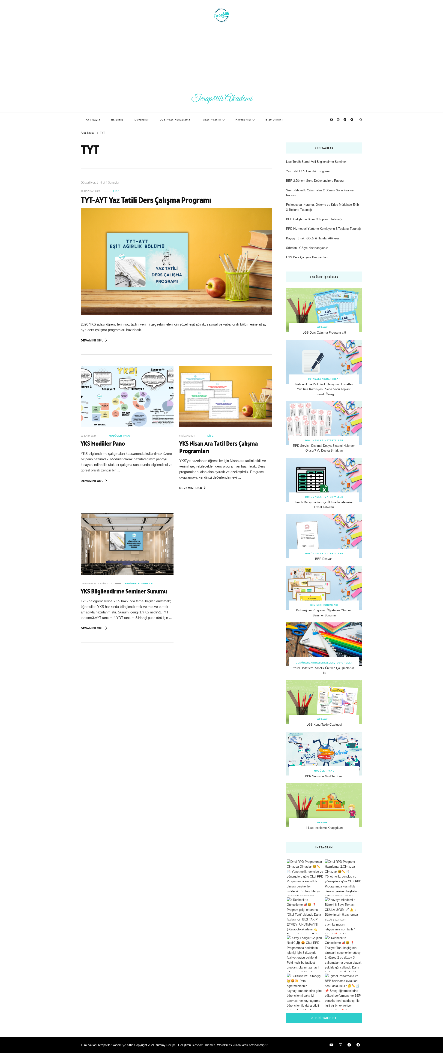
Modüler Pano (119, 435)
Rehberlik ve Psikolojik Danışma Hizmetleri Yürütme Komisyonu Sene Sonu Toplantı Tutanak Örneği (324, 389)
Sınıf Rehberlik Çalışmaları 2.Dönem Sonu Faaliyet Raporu (320, 193)
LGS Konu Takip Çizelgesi (324, 724)
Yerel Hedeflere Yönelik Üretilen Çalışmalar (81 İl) (324, 670)
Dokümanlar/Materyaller (324, 440)
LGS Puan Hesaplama (175, 119)
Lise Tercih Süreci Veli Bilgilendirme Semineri (316, 161)
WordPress (224, 1045)
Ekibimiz (117, 119)
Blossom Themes (203, 1045)
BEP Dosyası (324, 559)
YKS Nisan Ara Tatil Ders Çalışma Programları (218, 447)
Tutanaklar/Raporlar (324, 379)
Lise (116, 191)
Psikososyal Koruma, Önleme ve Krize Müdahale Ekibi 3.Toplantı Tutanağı (322, 207)
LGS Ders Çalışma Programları (307, 257)
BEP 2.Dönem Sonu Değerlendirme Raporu (315, 180)
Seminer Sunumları (139, 583)
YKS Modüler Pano (103, 443)
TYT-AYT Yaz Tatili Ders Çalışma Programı (146, 200)
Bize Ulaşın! (274, 119)
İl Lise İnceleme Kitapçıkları (324, 828)
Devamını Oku (92, 340)
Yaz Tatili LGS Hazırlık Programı (308, 171)
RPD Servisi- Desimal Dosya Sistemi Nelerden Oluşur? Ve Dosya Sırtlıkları (324, 448)
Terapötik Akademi (221, 98)
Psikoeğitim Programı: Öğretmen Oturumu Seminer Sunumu (324, 613)
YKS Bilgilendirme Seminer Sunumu (124, 591)
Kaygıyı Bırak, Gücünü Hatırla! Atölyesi (312, 238)
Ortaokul (324, 327)
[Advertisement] (221, 57)
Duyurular (142, 119)
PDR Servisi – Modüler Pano (324, 776)
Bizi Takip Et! (326, 1018)
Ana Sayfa (93, 119)
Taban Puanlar (211, 119)
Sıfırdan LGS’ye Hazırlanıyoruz (307, 248)
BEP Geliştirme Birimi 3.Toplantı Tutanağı (314, 219)
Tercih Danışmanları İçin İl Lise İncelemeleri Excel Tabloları (324, 505)
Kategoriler (243, 119)
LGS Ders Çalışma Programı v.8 (324, 332)
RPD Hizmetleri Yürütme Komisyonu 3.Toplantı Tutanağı (324, 228)
